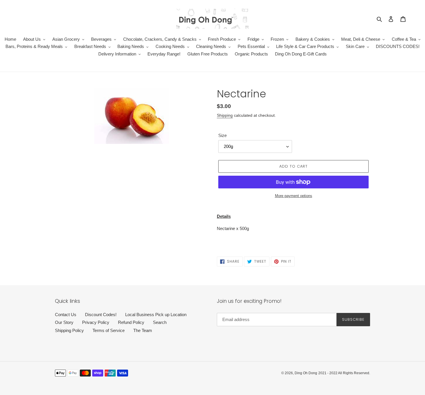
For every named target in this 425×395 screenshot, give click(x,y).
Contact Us (65, 314)
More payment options (293, 196)
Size (222, 135)
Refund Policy (131, 322)
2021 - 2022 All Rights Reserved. (344, 373)
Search (160, 322)
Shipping (225, 115)
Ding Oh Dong (306, 373)
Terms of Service (109, 330)
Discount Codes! (101, 314)
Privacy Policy (95, 322)
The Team (142, 330)
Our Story (64, 322)
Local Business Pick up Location (155, 314)
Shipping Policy (69, 330)
